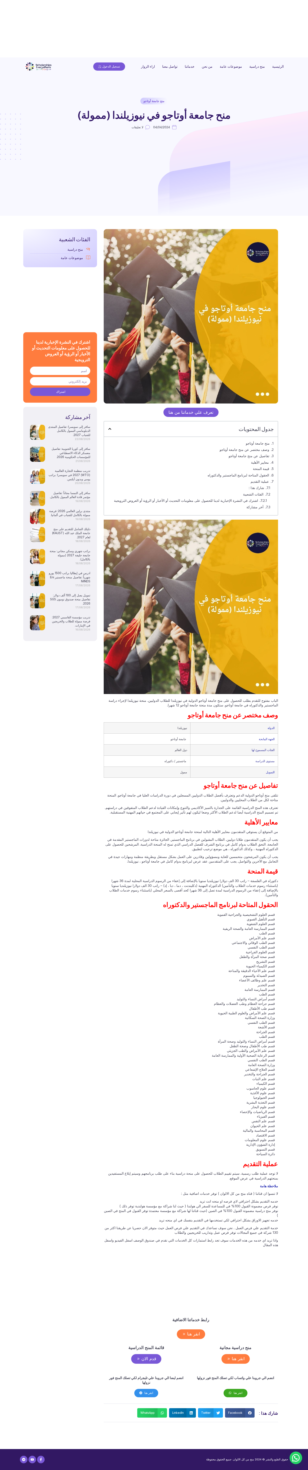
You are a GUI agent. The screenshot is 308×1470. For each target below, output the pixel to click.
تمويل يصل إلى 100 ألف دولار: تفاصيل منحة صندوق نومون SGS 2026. (70, 599)
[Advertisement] (182, 29)
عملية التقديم (260, 481)
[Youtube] (32, 1459)
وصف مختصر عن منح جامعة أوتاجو (214, 450)
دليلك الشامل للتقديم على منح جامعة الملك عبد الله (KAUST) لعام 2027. (71, 533)
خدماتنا (189, 66)
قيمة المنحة (261, 469)
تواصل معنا (169, 66)
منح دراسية (257, 66)
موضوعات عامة (231, 66)
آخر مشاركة (254, 507)
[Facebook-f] (41, 1459)
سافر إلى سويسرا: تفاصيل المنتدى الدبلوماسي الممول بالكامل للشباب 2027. (69, 431)
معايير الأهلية (260, 462)
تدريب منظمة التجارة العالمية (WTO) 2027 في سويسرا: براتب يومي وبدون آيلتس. (69, 475)
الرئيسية (278, 66)
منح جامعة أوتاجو (154, 101)
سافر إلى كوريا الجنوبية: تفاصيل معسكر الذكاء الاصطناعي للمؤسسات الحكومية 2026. (71, 453)
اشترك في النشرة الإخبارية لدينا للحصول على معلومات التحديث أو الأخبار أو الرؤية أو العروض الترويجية (186, 500)
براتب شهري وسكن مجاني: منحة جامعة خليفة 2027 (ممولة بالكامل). (70, 555)
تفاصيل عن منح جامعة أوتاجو (249, 456)
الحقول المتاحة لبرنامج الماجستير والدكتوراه (238, 475)
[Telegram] (23, 1459)
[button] (109, 429)
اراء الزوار (148, 66)
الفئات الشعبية (253, 494)
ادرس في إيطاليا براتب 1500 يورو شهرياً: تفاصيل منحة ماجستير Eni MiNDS (69, 577)
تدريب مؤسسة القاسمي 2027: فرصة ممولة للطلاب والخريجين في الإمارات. (71, 621)
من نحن (207, 66)
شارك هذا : (256, 488)
